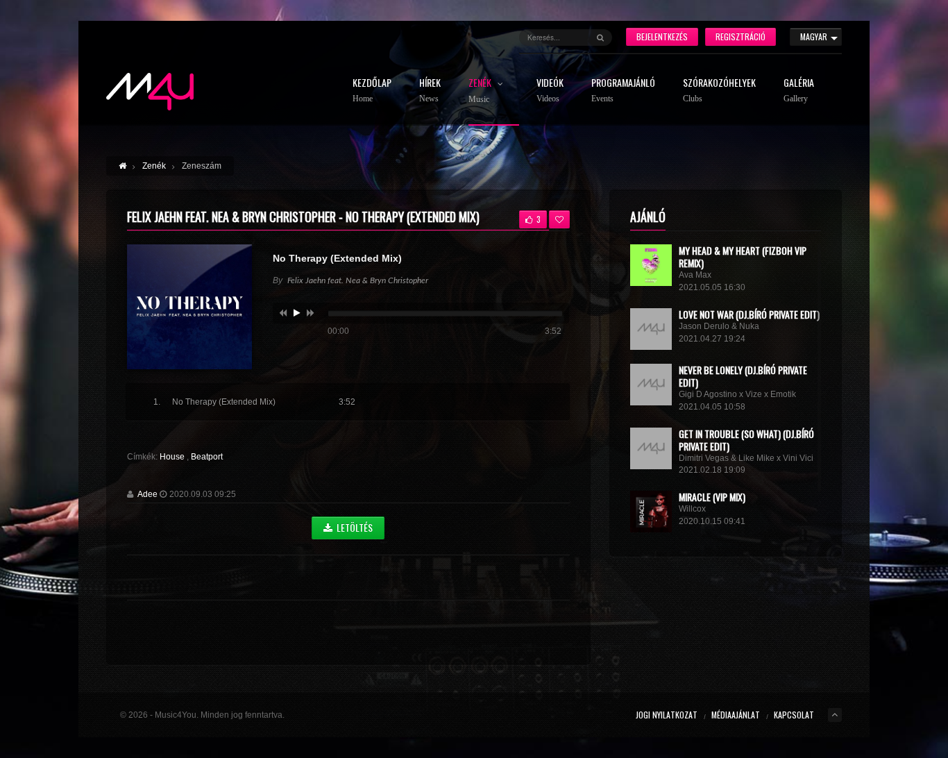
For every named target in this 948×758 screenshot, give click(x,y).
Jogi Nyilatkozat (666, 715)
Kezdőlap (372, 90)
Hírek (430, 90)
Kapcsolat (794, 715)
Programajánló (623, 90)
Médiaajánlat (735, 715)
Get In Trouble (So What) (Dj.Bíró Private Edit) (746, 439)
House (173, 457)
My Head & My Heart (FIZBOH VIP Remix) (742, 256)
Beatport (207, 457)
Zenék (480, 91)
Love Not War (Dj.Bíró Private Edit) (749, 314)
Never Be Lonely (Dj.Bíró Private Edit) (743, 375)
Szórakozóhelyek (719, 90)
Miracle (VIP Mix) (712, 496)
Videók (550, 90)
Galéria (799, 90)
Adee (147, 494)
